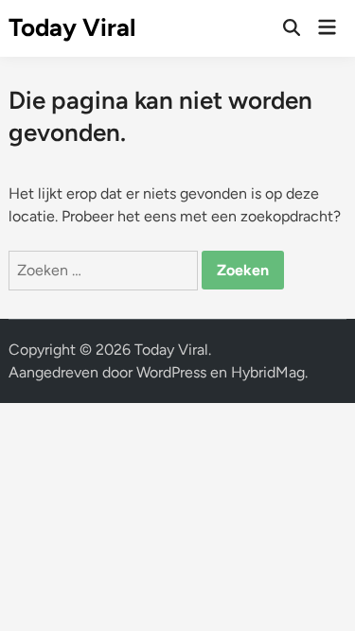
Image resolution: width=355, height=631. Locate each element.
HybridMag (268, 372)
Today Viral (72, 27)
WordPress (171, 372)
